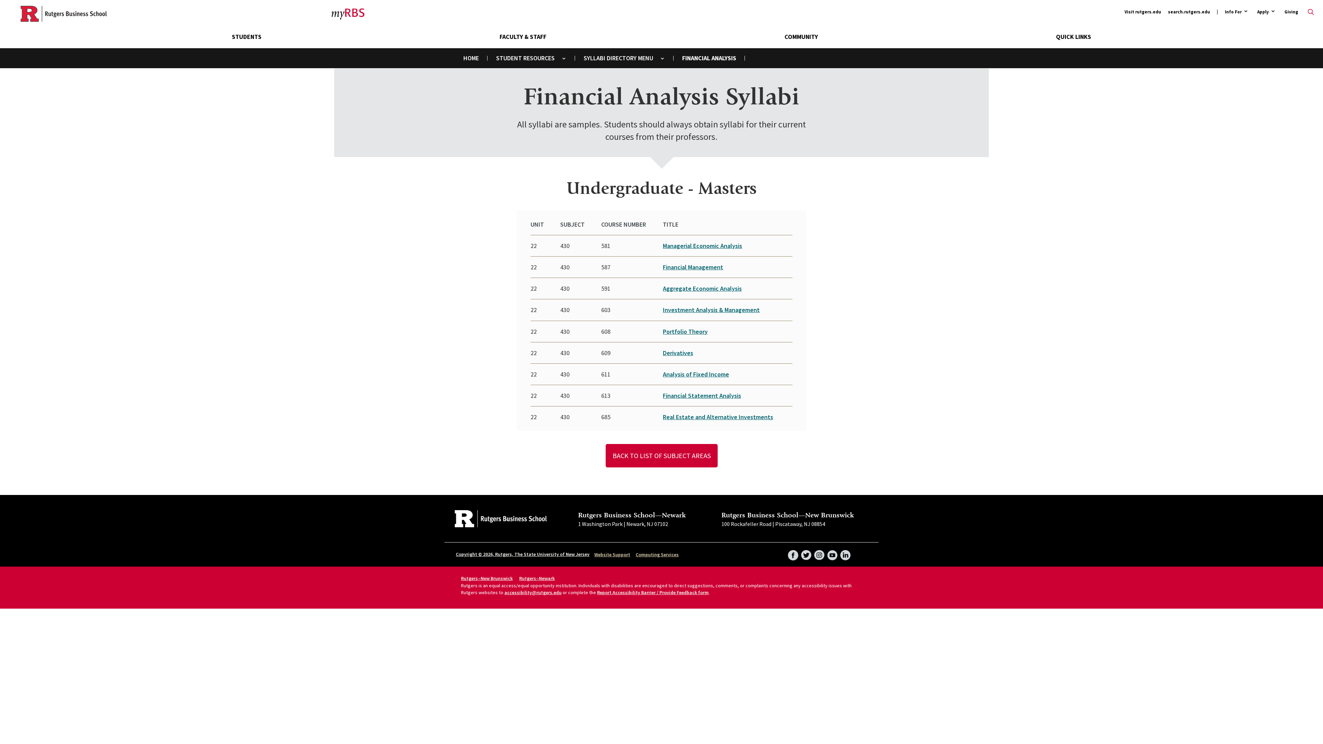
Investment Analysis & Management (711, 310)
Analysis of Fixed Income (696, 374)
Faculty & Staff (523, 37)
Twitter (806, 553)
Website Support (612, 554)
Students (246, 37)
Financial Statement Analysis (702, 396)
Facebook (793, 553)
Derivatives (678, 353)
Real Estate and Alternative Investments (718, 417)
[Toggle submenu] (564, 58)
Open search (1311, 12)
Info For (1233, 12)
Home (471, 58)
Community (801, 37)
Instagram (819, 553)
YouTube (832, 553)
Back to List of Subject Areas (662, 455)
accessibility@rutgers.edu (533, 592)
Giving (1291, 12)
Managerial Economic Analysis (702, 246)
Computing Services (657, 554)
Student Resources (525, 58)
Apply (1263, 12)
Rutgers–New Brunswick (487, 578)
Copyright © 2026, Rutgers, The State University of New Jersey (522, 554)
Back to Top (1300, 361)
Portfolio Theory (685, 331)
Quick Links (1073, 37)
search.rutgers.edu (1189, 12)
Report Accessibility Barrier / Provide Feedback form (653, 592)
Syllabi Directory (610, 58)
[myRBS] (64, 14)
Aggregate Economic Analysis (702, 288)
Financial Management (693, 267)
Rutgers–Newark (537, 578)
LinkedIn (845, 553)
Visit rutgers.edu (1143, 12)
